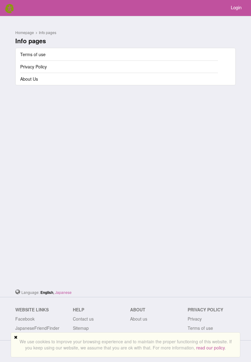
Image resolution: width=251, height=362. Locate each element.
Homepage (24, 32)
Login (236, 7)
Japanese (63, 292)
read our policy (210, 348)
